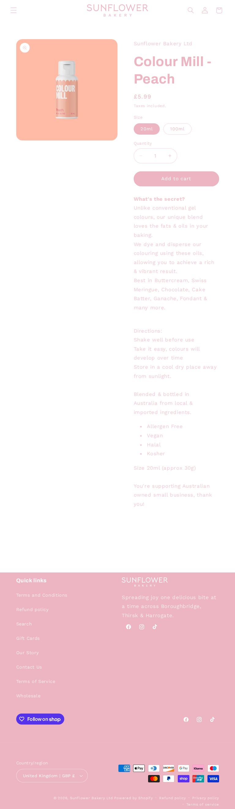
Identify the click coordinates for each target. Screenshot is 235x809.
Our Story (27, 652)
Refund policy (32, 609)
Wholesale (28, 696)
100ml (177, 129)
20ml (146, 129)
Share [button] (146, 523)
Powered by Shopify (133, 798)
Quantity (143, 143)
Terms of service (202, 804)
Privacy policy (205, 798)
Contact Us (29, 667)
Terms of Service (35, 681)
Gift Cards (28, 638)
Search (24, 624)
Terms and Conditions (42, 595)
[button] (13, 10)
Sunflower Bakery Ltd (91, 798)
